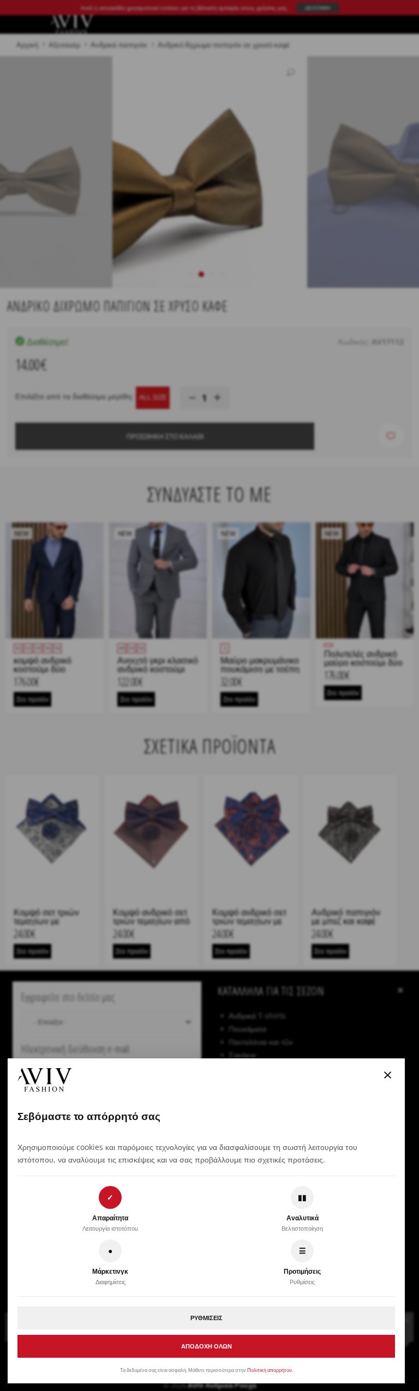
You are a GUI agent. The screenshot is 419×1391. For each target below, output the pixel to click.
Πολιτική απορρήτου (269, 1370)
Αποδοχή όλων (206, 1346)
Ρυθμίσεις (206, 1318)
